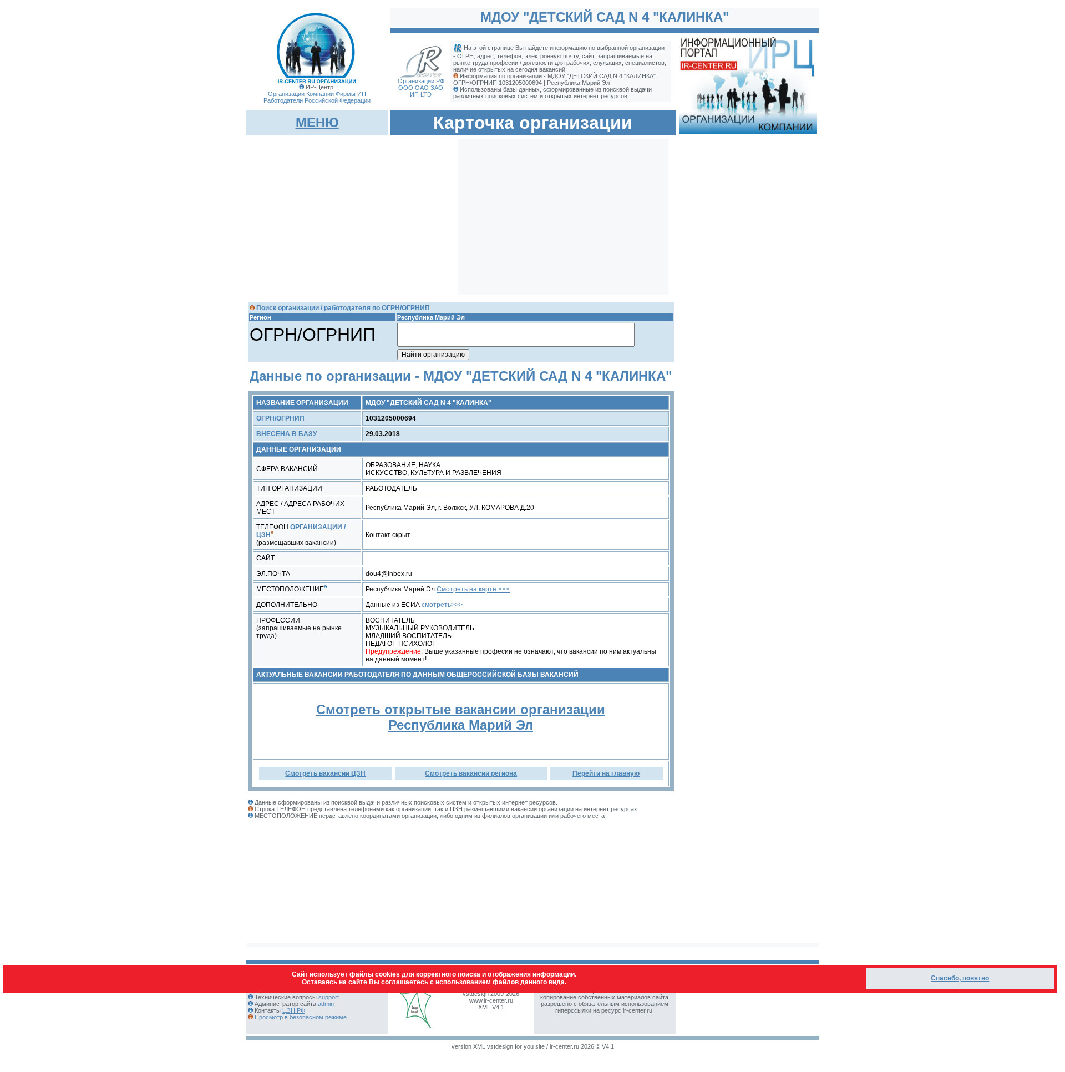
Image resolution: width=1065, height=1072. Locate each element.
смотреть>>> (442, 605)
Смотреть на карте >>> (473, 589)
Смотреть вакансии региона (471, 773)
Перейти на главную (606, 773)
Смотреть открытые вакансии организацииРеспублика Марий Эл (460, 717)
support (328, 997)
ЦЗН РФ (293, 1010)
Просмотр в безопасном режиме (301, 1017)
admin (326, 1003)
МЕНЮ (317, 122)
